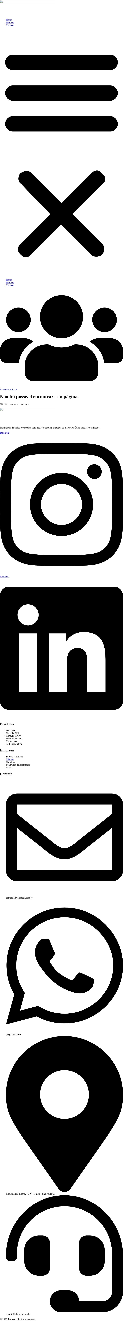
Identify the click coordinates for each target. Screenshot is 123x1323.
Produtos (10, 22)
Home (9, 20)
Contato (10, 25)
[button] (61, 152)
